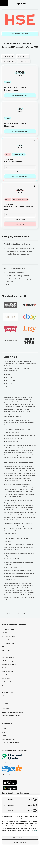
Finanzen (4, 654)
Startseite (13, 614)
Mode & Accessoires (8, 668)
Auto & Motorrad (7, 633)
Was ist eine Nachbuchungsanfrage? (12, 712)
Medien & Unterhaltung (9, 664)
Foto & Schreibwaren (8, 657)
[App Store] (10, 782)
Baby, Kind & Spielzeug (8, 636)
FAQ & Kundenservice (8, 739)
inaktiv (30, 805)
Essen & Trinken (6, 650)
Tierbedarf (5, 689)
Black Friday (5, 709)
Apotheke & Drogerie (8, 629)
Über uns (4, 736)
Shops (20, 614)
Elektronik (5, 647)
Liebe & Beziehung (7, 661)
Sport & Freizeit (6, 682)
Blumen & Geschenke (8, 640)
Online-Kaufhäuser (7, 671)
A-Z (3, 696)
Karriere (4, 732)
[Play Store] (10, 788)
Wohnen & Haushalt (7, 692)
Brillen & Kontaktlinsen (8, 643)
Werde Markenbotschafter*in (10, 743)
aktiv (30, 799)
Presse (4, 729)
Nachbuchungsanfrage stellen (11, 716)
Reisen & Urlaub (6, 678)
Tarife (3, 685)
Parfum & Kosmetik (7, 675)
